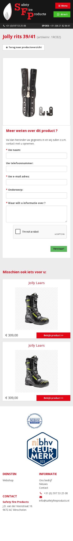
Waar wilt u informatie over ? (26, 203)
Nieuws (43, 484)
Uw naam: (13, 150)
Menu (64, 5)
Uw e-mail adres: (18, 176)
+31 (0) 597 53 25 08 (15, 25)
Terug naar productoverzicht (25, 47)
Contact (43, 487)
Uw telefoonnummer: (19, 163)
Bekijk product (52, 335)
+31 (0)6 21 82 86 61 (56, 25)
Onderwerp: (14, 189)
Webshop (8, 480)
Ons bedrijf (45, 480)
